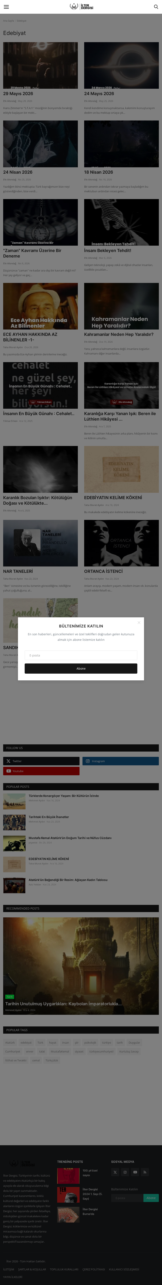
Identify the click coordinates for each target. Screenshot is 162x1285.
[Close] (139, 622)
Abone (81, 668)
